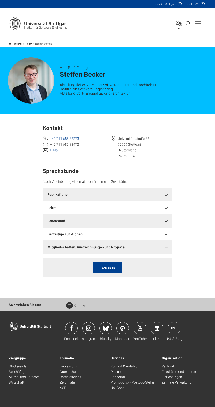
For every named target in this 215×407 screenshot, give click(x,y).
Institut (18, 43)
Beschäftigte (18, 371)
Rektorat (168, 366)
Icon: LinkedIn (157, 328)
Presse (116, 371)
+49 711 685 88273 (64, 138)
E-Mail (54, 150)
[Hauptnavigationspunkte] (198, 23)
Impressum (68, 366)
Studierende (17, 366)
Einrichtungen (172, 377)
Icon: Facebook (71, 328)
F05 (192, 4)
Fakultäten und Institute (179, 371)
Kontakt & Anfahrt (124, 366)
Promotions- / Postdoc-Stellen (133, 382)
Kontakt (79, 305)
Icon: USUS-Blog (174, 328)
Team (28, 43)
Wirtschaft (16, 382)
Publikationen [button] (58, 194)
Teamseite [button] (107, 268)
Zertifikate (67, 382)
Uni (164, 4)
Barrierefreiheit (70, 377)
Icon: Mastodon (122, 328)
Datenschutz (69, 371)
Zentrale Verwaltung (176, 382)
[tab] (107, 194)
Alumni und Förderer (24, 377)
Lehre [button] (51, 207)
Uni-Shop (118, 387)
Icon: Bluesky (105, 328)
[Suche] (188, 23)
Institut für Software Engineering (10, 43)
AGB (63, 387)
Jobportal (118, 377)
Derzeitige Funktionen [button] (65, 234)
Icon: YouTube (140, 328)
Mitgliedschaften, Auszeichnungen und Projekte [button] (86, 247)
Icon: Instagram (88, 328)
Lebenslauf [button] (56, 221)
